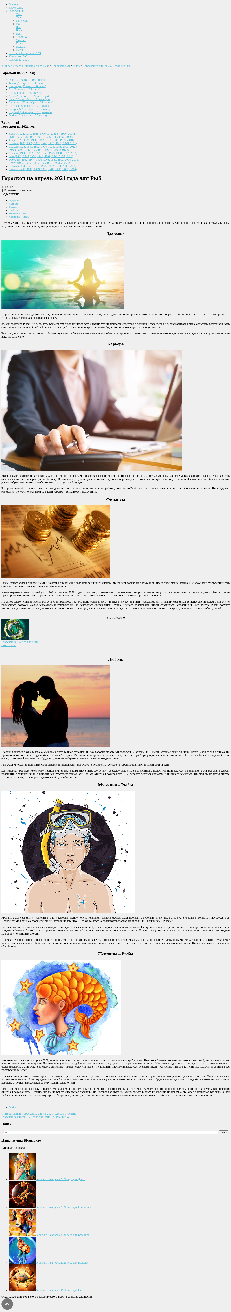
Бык (41, 136)
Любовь (13, 210)
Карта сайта (16, 7)
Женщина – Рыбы (19, 216)
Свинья (43, 169)
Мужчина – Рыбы (19, 213)
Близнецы (22, 20)
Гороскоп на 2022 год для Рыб (19, 641)
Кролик (43, 143)
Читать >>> (8, 645)
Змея (41, 149)
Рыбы (19, 49)
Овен (19, 14)
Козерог (21, 43)
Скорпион (22, 36)
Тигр (41, 140)
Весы (19, 33)
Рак (18, 23)
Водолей (21, 46)
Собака (42, 166)
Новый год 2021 (19, 56)
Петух (42, 162)
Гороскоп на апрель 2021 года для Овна (35, 1116)
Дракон (43, 146)
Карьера (13, 203)
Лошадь (43, 153)
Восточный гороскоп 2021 (25, 53)
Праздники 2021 (19, 59)
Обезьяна (44, 159)
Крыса (42, 133)
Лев (18, 27)
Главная (13, 4)
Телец (19, 17)
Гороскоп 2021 (18, 10)
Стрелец (21, 40)
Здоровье (14, 200)
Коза (41, 156)
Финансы (14, 206)
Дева (19, 30)
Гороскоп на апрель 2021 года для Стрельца (38, 1113)
